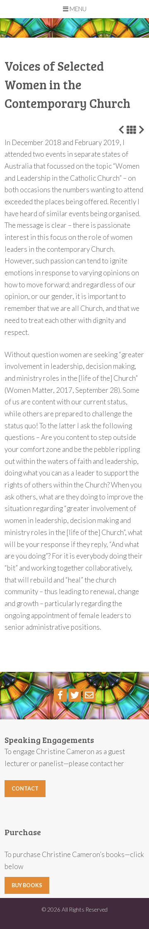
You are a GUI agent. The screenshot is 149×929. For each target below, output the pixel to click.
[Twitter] (74, 695)
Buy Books (27, 885)
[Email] (89, 695)
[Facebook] (60, 695)
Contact (25, 789)
